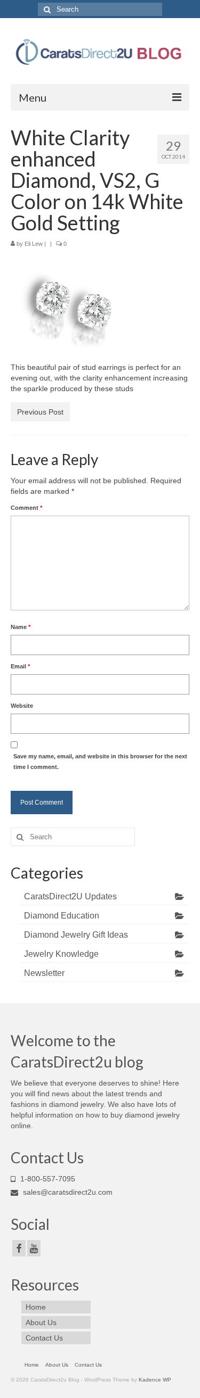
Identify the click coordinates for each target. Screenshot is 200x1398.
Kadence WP (155, 1380)
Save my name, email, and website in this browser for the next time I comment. (100, 761)
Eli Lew (34, 244)
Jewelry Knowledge (61, 953)
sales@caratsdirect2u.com (67, 1192)
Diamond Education (61, 915)
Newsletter (44, 973)
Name (20, 627)
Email (20, 666)
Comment (26, 507)
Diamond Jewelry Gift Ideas (76, 934)
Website (22, 705)
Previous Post (40, 412)
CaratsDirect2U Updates (70, 896)
